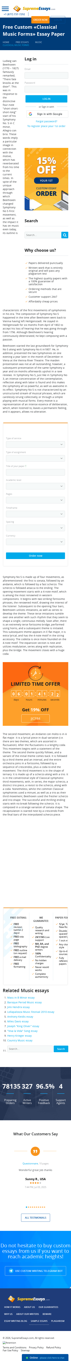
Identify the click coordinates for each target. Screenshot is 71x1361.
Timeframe (11, 507)
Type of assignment (16, 452)
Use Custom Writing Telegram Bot (38, 1271)
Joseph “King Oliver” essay (23, 1026)
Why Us (8, 1314)
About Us (29, 1307)
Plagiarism (57, 1321)
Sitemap (25, 1350)
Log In (46, 98)
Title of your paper (16, 466)
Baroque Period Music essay (24, 1002)
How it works (12, 1307)
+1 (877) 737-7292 (14, 14)
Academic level (13, 480)
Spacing (10, 521)
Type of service (13, 438)
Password (30, 82)
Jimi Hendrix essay (18, 1007)
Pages (9, 493)
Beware (47, 1314)
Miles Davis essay (18, 1021)
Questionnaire (30, 1163)
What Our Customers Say (35, 1133)
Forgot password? (46, 121)
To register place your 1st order (46, 126)
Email (27, 69)
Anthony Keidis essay (20, 1016)
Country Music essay (19, 1040)
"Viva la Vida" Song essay (22, 1031)
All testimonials (35, 1217)
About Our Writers (27, 1314)
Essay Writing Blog (15, 1321)
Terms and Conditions (14, 1347)
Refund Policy (53, 1347)
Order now (40, 19)
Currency (10, 535)
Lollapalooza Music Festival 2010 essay (30, 1012)
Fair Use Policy (10, 1350)
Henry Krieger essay (19, 1035)
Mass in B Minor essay (21, 997)
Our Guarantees (48, 1307)
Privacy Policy (36, 1347)
